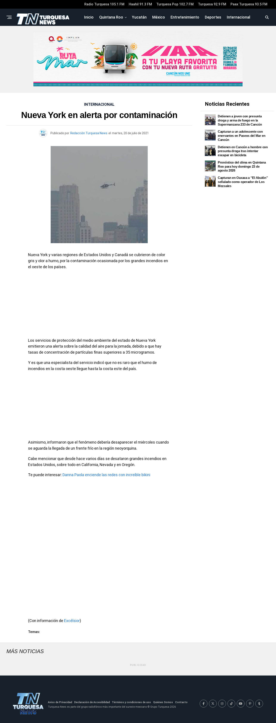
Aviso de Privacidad (60, 702)
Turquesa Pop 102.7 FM (175, 4)
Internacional (238, 17)
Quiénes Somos (163, 702)
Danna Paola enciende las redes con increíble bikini (106, 475)
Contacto (181, 702)
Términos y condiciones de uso (131, 702)
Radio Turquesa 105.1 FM (104, 4)
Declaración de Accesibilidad (92, 702)
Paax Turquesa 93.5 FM (249, 4)
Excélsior (72, 620)
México (158, 17)
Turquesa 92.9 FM (212, 4)
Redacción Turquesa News (88, 133)
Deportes (213, 17)
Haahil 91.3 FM (140, 4)
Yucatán (139, 17)
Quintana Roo (111, 17)
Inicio (89, 17)
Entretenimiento (185, 17)
